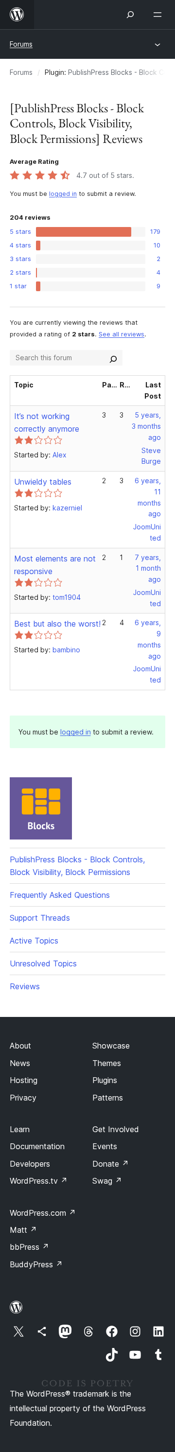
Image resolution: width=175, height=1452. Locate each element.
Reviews (25, 986)
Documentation (37, 1146)
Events (104, 1146)
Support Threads (40, 918)
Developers (30, 1164)
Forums (21, 44)
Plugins (104, 1080)
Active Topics (34, 940)
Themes (106, 1063)
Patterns (107, 1097)
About (20, 1045)
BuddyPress (36, 1264)
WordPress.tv (39, 1181)
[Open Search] (130, 14)
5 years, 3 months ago (146, 426)
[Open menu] (159, 14)
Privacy (23, 1097)
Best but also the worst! (57, 624)
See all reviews (121, 334)
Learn (20, 1129)
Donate (110, 1164)
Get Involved (115, 1129)
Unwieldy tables (42, 482)
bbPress (29, 1247)
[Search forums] (113, 358)
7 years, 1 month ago (148, 568)
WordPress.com (43, 1213)
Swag (107, 1181)
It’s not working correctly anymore (46, 422)
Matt (23, 1230)
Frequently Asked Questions (60, 895)
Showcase (111, 1045)
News (20, 1063)
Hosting (23, 1080)
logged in (63, 193)
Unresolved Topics (43, 963)
